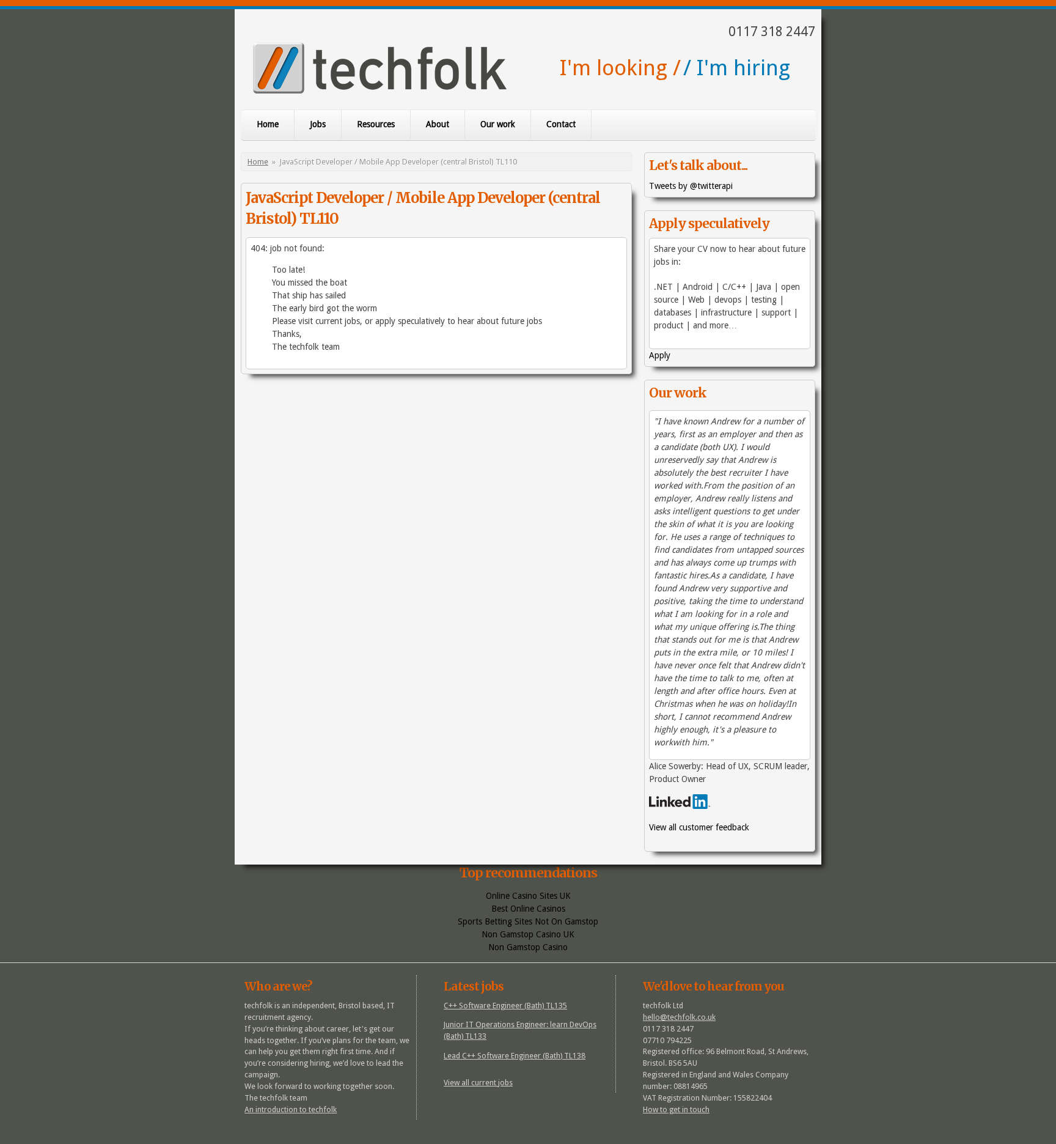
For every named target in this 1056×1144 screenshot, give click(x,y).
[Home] (380, 69)
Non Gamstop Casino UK (528, 934)
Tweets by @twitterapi (691, 186)
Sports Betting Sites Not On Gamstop (528, 921)
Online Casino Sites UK (528, 896)
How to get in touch (676, 1109)
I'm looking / (620, 67)
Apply (659, 355)
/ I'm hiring (736, 67)
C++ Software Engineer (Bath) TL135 (505, 1005)
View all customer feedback (699, 827)
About (437, 124)
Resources (376, 124)
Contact (561, 124)
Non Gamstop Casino (528, 947)
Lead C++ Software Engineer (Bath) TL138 (514, 1055)
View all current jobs (478, 1082)
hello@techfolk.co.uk (679, 1017)
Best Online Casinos (528, 908)
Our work (497, 124)
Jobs (318, 124)
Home (268, 124)
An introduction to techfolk (290, 1109)
